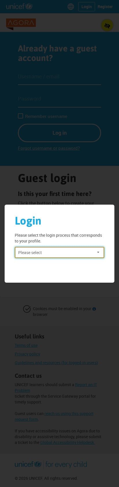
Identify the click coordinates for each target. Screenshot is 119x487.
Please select (30, 252)
